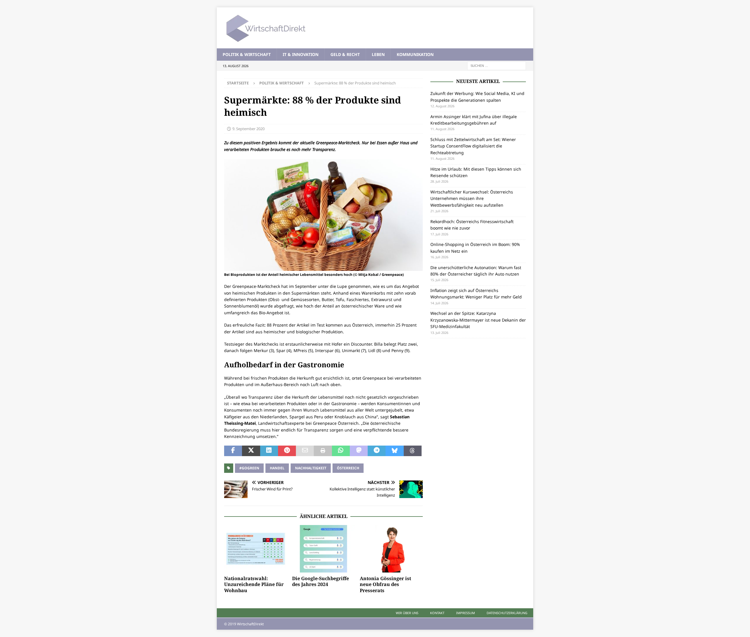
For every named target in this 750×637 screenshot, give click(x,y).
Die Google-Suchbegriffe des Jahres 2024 (320, 581)
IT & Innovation (300, 54)
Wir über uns (407, 613)
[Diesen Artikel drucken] (323, 451)
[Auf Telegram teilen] (377, 451)
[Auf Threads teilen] (413, 451)
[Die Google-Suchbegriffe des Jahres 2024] (323, 548)
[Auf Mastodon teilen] (359, 451)
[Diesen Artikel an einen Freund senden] (305, 451)
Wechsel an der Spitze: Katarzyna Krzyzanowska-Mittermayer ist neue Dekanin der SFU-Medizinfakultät (478, 319)
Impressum (465, 613)
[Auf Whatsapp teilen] (341, 451)
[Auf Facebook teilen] (233, 451)
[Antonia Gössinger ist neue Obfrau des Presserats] (391, 548)
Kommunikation (415, 54)
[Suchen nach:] (496, 65)
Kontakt (437, 613)
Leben (378, 54)
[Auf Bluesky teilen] (394, 451)
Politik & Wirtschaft (247, 54)
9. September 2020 (248, 128)
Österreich (348, 468)
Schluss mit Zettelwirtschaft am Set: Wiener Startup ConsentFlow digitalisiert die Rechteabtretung (473, 146)
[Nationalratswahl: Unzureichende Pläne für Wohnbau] (255, 548)
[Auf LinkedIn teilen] (269, 451)
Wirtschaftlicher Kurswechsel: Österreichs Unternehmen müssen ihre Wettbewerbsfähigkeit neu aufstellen (471, 198)
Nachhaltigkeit (310, 468)
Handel (277, 468)
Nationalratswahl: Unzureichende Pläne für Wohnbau (254, 584)
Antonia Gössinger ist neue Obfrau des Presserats (385, 584)
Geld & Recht (345, 54)
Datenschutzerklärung (507, 613)
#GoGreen (249, 468)
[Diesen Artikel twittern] (251, 451)
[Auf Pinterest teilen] (287, 451)
